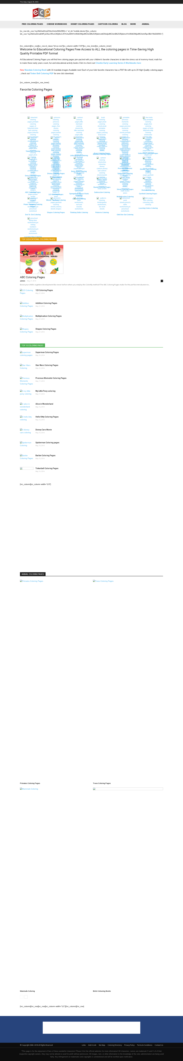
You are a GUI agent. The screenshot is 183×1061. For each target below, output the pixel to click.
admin (22, 281)
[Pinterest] (157, 2)
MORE (133, 24)
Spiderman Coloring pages (47, 443)
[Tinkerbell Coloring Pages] (26, 568)
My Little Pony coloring (45, 391)
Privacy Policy (129, 1045)
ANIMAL (145, 24)
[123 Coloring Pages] (26, 293)
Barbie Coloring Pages (45, 455)
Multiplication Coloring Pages (49, 316)
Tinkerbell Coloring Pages (47, 468)
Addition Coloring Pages (46, 303)
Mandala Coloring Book (36, 70)
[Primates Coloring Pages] (55, 680)
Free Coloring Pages (32, 24)
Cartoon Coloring (108, 24)
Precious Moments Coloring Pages (51, 378)
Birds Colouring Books (102, 991)
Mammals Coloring (27, 991)
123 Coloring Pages (44, 290)
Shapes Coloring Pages (46, 329)
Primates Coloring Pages (30, 783)
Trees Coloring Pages (102, 783)
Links (84, 1045)
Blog (124, 24)
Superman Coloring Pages (47, 352)
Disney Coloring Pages (82, 24)
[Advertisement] (114, 14)
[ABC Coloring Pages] (91, 259)
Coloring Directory (115, 1045)
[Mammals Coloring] (55, 888)
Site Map (102, 1045)
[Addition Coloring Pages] (26, 306)
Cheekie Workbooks (57, 24)
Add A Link (92, 1045)
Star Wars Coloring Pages (47, 365)
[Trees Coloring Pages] (128, 680)
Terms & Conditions (144, 1045)
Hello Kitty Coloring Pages (47, 417)
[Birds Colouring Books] (128, 888)
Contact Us (159, 1045)
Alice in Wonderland (44, 404)
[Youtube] (161, 2)
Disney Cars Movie (44, 430)
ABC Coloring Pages (32, 277)
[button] (160, 24)
